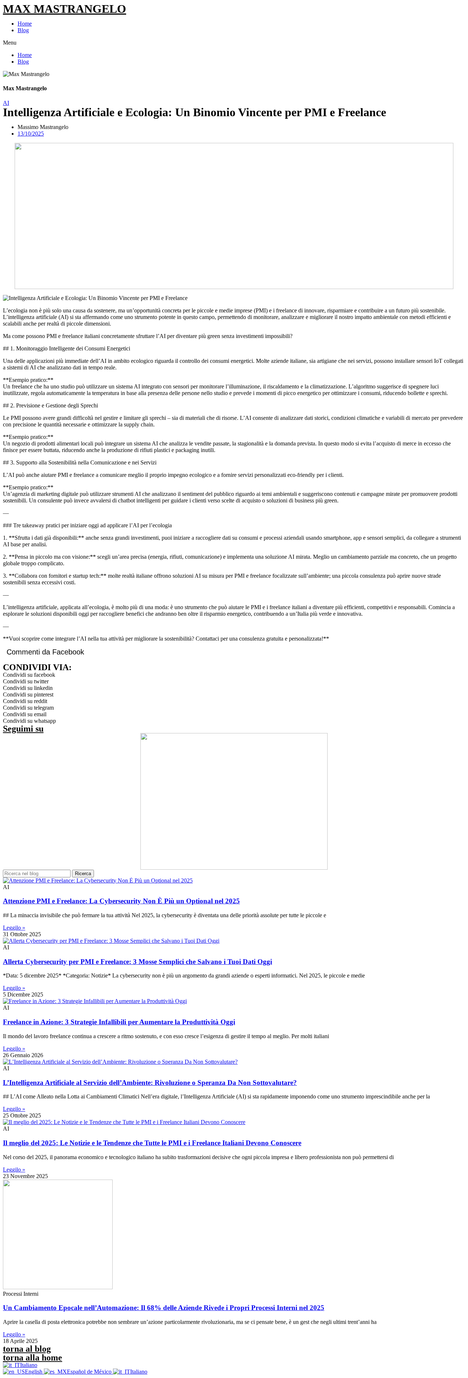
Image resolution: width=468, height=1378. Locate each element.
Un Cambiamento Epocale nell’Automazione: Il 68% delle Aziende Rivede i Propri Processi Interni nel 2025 (163, 1307)
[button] (234, 42)
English (34, 1371)
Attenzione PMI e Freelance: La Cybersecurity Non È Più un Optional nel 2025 (121, 901)
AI (6, 103)
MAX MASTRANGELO (64, 8)
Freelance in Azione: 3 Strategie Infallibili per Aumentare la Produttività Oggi (119, 1022)
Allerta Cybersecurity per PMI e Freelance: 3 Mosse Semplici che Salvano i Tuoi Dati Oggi (137, 961)
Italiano (28, 1365)
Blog (23, 30)
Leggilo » (14, 928)
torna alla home (32, 1357)
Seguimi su (23, 728)
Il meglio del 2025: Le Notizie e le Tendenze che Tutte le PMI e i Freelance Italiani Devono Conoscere (152, 1143)
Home (25, 23)
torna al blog (27, 1349)
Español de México (90, 1371)
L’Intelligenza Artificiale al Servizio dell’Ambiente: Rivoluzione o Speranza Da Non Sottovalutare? (150, 1082)
